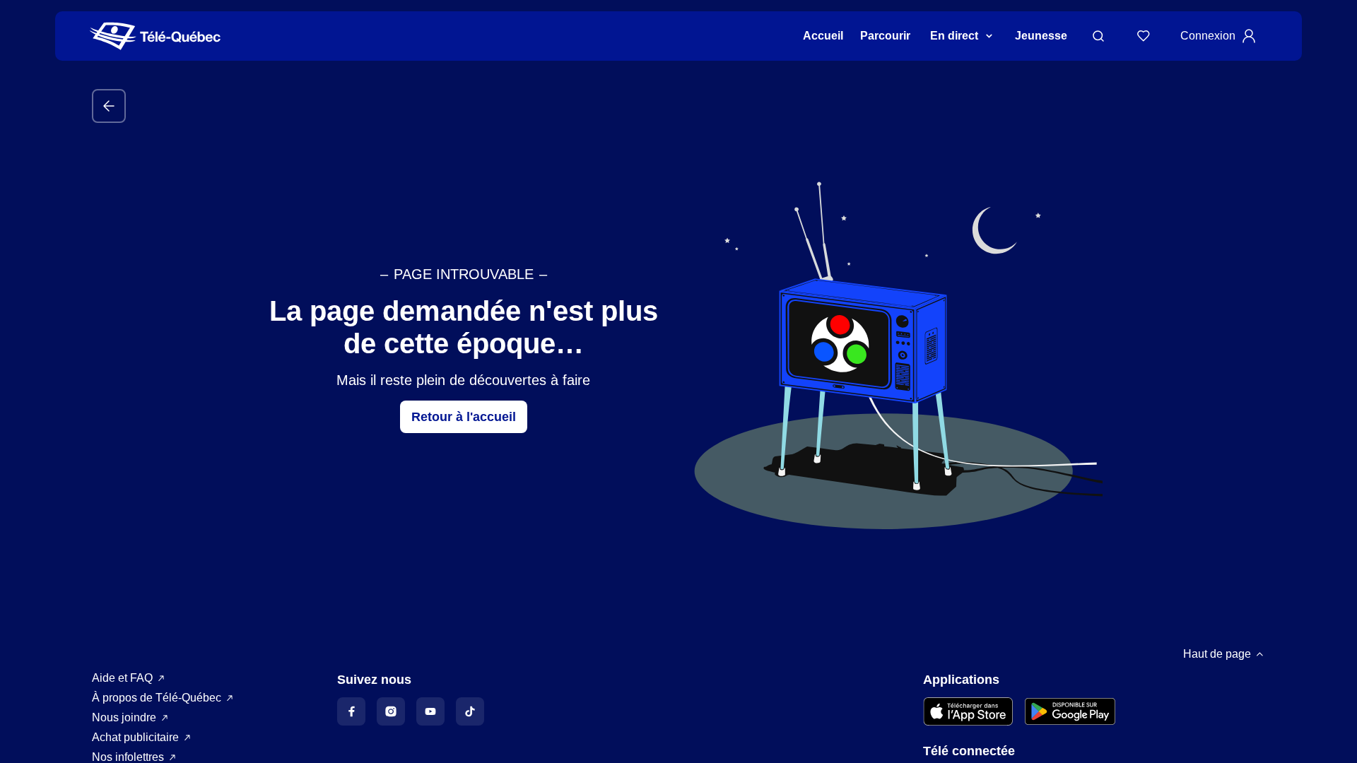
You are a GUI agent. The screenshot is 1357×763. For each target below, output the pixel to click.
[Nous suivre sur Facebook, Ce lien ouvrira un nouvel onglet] (351, 711)
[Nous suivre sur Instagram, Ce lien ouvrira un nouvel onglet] (391, 711)
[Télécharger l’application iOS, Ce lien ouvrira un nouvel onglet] (968, 711)
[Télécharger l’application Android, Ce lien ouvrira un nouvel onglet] (1070, 711)
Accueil (823, 36)
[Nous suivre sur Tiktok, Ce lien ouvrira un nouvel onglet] (470, 711)
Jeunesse (1041, 36)
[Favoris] (1144, 36)
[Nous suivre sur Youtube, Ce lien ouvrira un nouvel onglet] (430, 711)
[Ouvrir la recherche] (1098, 36)
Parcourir (885, 36)
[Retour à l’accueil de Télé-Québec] (155, 36)
